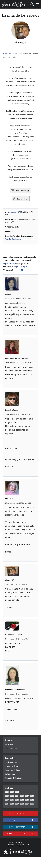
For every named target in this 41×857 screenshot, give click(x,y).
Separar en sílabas (11, 766)
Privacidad (20, 844)
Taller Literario (10, 774)
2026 (7, 792)
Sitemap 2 (19, 842)
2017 (7, 800)
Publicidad (20, 846)
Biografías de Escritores (13, 778)
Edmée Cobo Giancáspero (15, 690)
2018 (32, 796)
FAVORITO (22, 199)
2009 (17, 804)
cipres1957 (13, 53)
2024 (17, 792)
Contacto (11, 846)
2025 (12, 792)
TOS (28, 844)
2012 (32, 800)
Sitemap (10, 842)
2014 (22, 800)
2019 (27, 796)
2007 (27, 804)
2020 (22, 796)
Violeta (8, 239)
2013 (27, 800)
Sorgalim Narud (11, 410)
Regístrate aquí (10, 263)
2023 (7, 796)
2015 (17, 800)
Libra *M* (9, 499)
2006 (32, 804)
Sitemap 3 (11, 844)
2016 (12, 800)
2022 (12, 796)
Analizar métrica (11, 762)
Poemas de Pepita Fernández (17, 358)
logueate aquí (20, 267)
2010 (12, 804)
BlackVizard (16, 239)
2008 (22, 804)
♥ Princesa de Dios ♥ (13, 635)
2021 (17, 796)
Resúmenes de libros (12, 770)
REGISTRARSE (12, 748)
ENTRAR (10, 744)
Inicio (5, 53)
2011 (7, 804)
